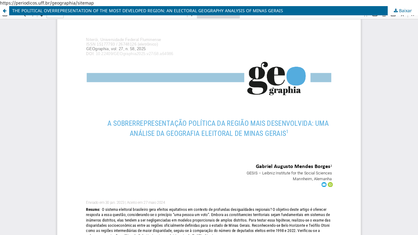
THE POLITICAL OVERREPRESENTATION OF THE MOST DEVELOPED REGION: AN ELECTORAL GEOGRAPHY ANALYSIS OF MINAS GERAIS (147, 10)
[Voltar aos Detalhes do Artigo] (4, 10)
